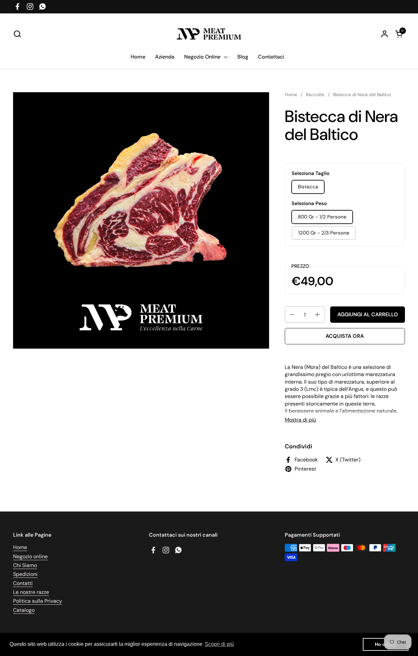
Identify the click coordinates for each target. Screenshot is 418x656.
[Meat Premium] (209, 33)
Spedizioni (25, 574)
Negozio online (30, 556)
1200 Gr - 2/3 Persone (323, 233)
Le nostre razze (31, 592)
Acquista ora (345, 336)
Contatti (23, 583)
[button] (17, 34)
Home (20, 547)
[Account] (384, 34)
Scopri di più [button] (219, 644)
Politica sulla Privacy (37, 600)
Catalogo (24, 610)
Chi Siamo (25, 565)
